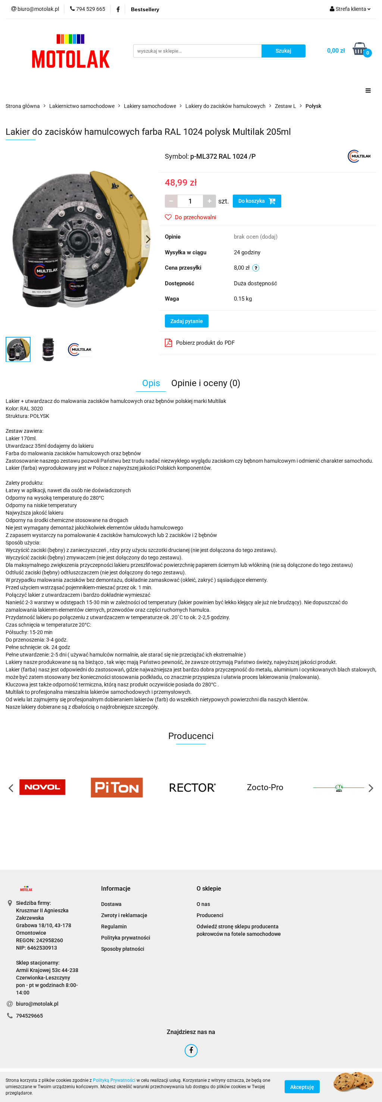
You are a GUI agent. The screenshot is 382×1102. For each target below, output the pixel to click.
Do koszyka (252, 201)
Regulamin (114, 926)
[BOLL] (339, 788)
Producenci (210, 915)
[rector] (191, 788)
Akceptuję (302, 1087)
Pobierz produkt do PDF (205, 342)
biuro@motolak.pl (37, 1004)
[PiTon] (117, 788)
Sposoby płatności (122, 949)
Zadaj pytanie (186, 321)
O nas (203, 904)
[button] (116, 889)
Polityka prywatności (125, 938)
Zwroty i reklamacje (124, 915)
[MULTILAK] (359, 156)
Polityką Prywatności (114, 1080)
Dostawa (111, 904)
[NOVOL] (43, 788)
